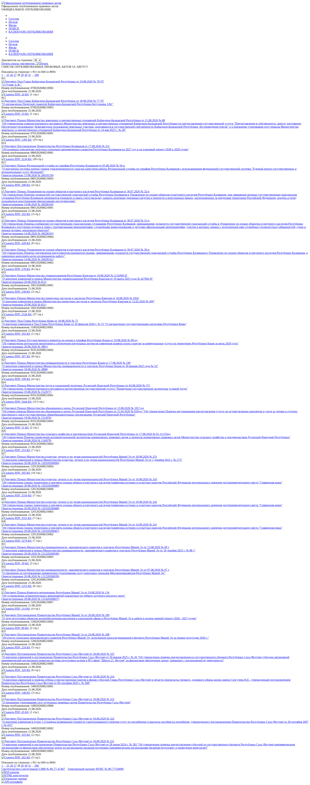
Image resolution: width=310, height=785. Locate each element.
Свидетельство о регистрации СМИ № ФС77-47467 (33, 768)
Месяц (13, 25)
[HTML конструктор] (14, 775)
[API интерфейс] (12, 781)
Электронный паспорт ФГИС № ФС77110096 (95, 768)
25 (7, 75)
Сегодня (14, 18)
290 (36, 75)
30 (25, 75)
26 (11, 75)
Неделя (13, 22)
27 (15, 75)
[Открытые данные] (14, 778)
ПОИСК (14, 28)
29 (22, 75)
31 (29, 75)
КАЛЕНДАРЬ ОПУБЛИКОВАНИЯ (31, 31)
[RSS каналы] (10, 772)
